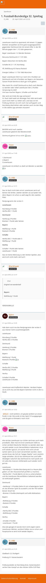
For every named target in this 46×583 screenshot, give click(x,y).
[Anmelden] (37, 3)
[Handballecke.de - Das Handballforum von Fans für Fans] (2, 3)
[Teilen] (43, 23)
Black (6, 414)
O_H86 (6, 19)
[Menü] (43, 3)
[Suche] (32, 3)
